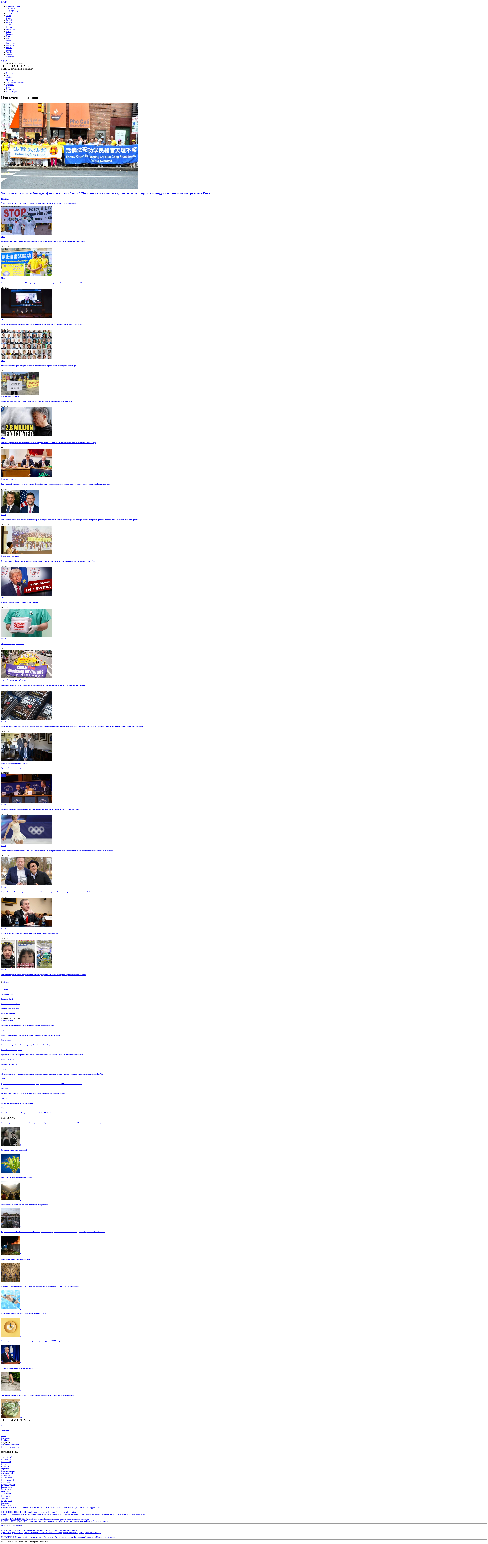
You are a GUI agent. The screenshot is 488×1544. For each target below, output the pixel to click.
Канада (86, 1507)
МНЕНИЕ (5, 1526)
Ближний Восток (28, 1507)
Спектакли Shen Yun (140, 1514)
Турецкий (5, 1498)
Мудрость (112, 1537)
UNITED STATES (14, 6)
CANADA (10, 9)
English (9, 20)
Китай (9, 78)
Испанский (6, 1462)
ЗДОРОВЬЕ (6, 1533)
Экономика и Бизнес (15, 82)
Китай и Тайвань (70, 1512)
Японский (5, 1466)
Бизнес (29, 1519)
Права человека (65, 1514)
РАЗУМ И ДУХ (7, 1537)
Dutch (8, 18)
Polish (8, 41)
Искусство (31, 1530)
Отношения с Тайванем (90, 1514)
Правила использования (11, 1447)
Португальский (7, 1480)
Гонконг (75, 1514)
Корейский (6, 1468)
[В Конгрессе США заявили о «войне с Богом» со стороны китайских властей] (26, 926)
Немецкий (5, 1475)
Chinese (9, 13)
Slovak (9, 48)
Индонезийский (8, 1471)
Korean (9, 36)
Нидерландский (8, 1484)
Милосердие (101, 1537)
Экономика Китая (108, 1514)
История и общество (24, 1537)
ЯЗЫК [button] (4, 2)
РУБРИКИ (5, 984)
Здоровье (10, 85)
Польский (5, 1496)
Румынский (6, 1489)
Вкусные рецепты (59, 1533)
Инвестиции (37, 1519)
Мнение (9, 80)
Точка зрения (16, 1526)
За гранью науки (67, 1521)
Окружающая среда (101, 1521)
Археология (80, 1521)
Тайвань (100, 1507)
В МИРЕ (5, 1507)
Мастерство (41, 1530)
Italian (8, 32)
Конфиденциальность (10, 1445)
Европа (18, 1507)
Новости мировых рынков (54, 1519)
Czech (8, 15)
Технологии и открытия (35, 1521)
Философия (79, 1537)
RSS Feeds (5, 1440)
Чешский (5, 1491)
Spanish (9, 50)
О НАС (4, 61)
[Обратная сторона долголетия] (26, 636)
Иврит (4, 1464)
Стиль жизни (90, 1537)
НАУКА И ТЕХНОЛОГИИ (13, 1521)
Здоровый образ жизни (22, 1533)
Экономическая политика (78, 1519)
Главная (9, 73)
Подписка (5, 1442)
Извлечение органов (10, 396)
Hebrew (9, 27)
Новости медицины (75, 1533)
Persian (9, 38)
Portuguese (10, 43)
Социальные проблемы (19, 1514)
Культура (10, 89)
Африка (92, 1507)
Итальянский (6, 1478)
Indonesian (10, 29)
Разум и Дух (11, 91)
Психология (49, 1537)
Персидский (6, 1500)
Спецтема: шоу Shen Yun (68, 1530)
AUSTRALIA (12, 11)
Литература (52, 1530)
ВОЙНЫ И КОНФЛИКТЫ (13, 1512)
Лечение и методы (93, 1533)
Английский (6, 1457)
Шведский (5, 1482)
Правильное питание (41, 1533)
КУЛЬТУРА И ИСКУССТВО (13, 1530)
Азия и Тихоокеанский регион (14, 680)
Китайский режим (50, 1514)
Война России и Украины (36, 1512)
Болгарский (6, 1505)
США (11, 1507)
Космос (89, 1521)
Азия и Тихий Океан (52, 1507)
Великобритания (8, 479)
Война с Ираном (55, 1512)
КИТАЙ (4, 1514)
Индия (64, 1507)
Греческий (5, 1503)
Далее (6, 982)
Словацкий (6, 1494)
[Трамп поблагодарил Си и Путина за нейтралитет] (26, 595)
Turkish (9, 54)
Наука (8, 87)
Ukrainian (10, 57)
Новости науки (53, 1521)
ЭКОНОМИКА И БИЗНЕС (13, 1519)
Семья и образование (64, 1537)
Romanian (10, 45)
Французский (7, 1473)
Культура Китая (123, 1514)
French (9, 22)
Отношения (38, 1537)
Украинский (6, 1487)
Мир (8, 75)
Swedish (9, 52)
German (9, 25)
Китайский (6, 1459)
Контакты (5, 1438)
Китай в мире (35, 1514)
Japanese (9, 34)
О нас (3, 1436)
